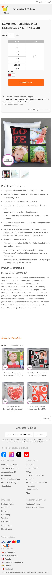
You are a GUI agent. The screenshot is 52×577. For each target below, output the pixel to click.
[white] (13, 75)
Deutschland (9, 552)
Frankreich (8, 569)
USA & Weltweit (10, 556)
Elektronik (5, 522)
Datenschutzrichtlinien (35, 475)
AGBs (28, 472)
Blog (28, 493)
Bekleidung (5, 515)
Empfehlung (33, 110)
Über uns (30, 465)
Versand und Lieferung (10, 479)
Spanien (7, 566)
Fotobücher (6, 507)
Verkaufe (31, 9)
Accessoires (6, 525)
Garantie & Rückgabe (10, 482)
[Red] (9, 75)
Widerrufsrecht (32, 489)
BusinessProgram (33, 504)
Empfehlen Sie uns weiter (36, 482)
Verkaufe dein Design (35, 507)
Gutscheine (6, 486)
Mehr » (46, 418)
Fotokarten (5, 511)
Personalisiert (19, 9)
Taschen (4, 518)
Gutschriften (6, 475)
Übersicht (30, 479)
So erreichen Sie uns (9, 468)
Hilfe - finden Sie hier (9, 465)
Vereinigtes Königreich (13, 562)
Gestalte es (26, 82)
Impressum (30, 486)
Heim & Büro (6, 529)
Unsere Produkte (33, 468)
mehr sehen (45, 110)
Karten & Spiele (7, 504)
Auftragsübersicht (8, 472)
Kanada (7, 559)
